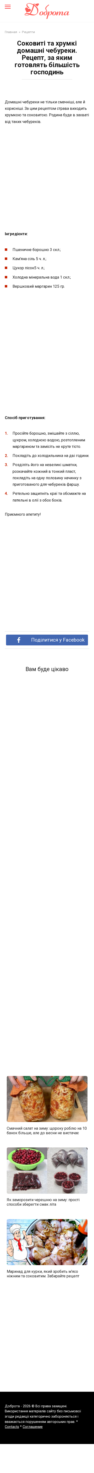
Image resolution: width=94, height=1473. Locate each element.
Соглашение (33, 1427)
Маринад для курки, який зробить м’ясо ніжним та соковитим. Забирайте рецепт (43, 1273)
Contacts (12, 1427)
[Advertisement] (47, 178)
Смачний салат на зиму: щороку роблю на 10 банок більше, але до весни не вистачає (47, 1130)
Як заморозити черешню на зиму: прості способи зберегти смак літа (43, 1202)
